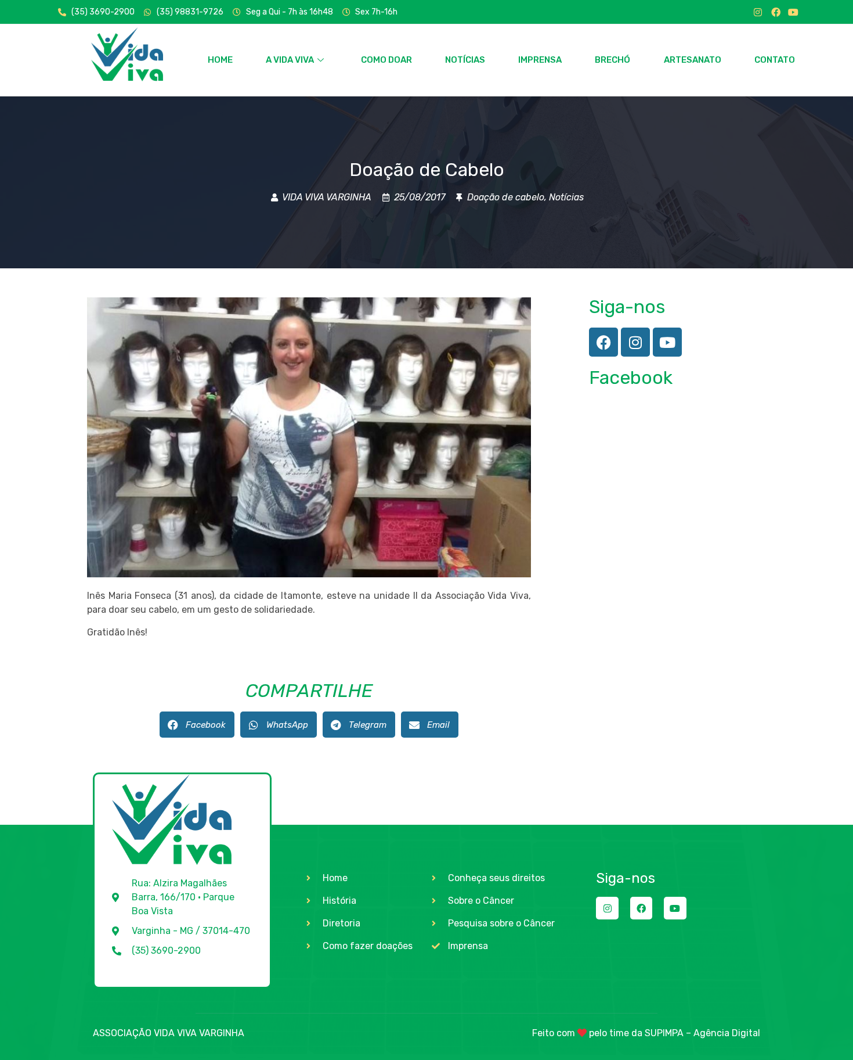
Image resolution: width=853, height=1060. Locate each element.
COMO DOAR (386, 60)
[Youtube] (793, 12)
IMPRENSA (540, 60)
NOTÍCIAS (465, 60)
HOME (220, 60)
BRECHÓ (612, 60)
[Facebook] (775, 12)
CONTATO (774, 60)
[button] (197, 725)
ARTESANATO (692, 60)
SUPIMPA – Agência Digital (702, 1033)
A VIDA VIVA (290, 60)
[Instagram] (757, 12)
